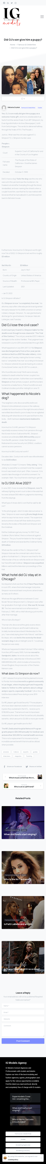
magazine (18, 756)
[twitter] (12, 3)
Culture (16, 752)
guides (35, 752)
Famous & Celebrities (27, 44)
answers (6, 752)
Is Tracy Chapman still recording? (22, 969)
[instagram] (15, 3)
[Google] (8, 3)
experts (25, 752)
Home (12, 44)
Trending (29, 756)
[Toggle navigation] (42, 17)
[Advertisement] (23, 224)
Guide (23, 1139)
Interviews (6, 756)
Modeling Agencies (23, 1145)
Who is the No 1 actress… (17, 879)
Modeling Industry (23, 1150)
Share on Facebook (14, 767)
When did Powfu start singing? (20, 834)
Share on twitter (35, 767)
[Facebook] (4, 3)
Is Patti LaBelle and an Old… (18, 924)
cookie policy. (13, 1160)
